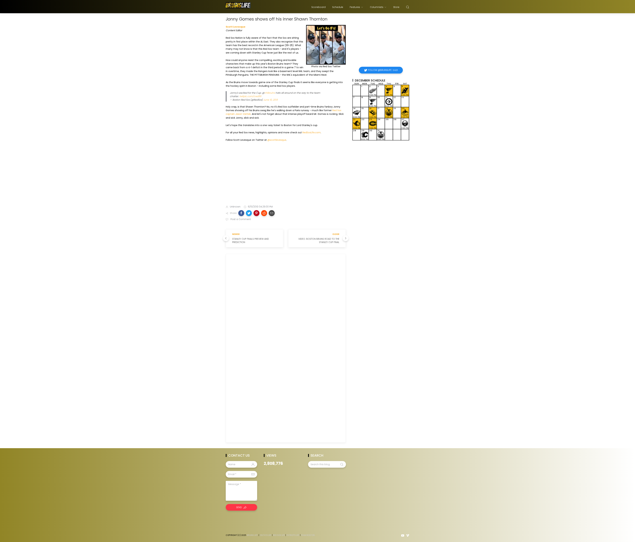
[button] (241, 213)
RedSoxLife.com (311, 132)
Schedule (337, 7)
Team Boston (308, 535)
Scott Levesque (235, 26)
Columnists (376, 7)
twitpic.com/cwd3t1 (250, 96)
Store (396, 7)
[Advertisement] (286, 176)
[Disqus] (285, 304)
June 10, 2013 (270, 99)
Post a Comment (240, 219)
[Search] (407, 7)
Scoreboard (318, 7)
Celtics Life (266, 535)
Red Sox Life (279, 535)
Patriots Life (292, 535)
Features (355, 7)
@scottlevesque (276, 140)
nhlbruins (269, 92)
